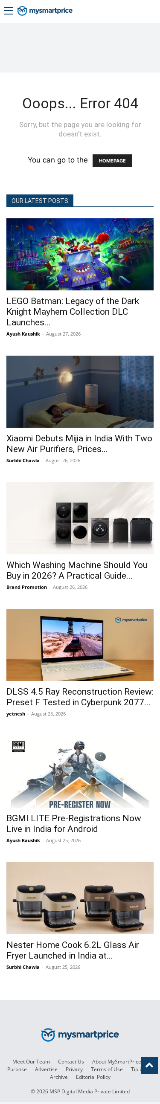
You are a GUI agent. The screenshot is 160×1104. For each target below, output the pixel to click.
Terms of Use (107, 1069)
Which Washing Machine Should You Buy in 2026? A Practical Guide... (77, 570)
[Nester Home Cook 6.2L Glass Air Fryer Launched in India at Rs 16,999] (80, 898)
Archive (59, 1077)
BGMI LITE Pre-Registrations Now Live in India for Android (73, 823)
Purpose (17, 1069)
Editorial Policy (93, 1077)
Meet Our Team (31, 1061)
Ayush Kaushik (23, 333)
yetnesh (15, 713)
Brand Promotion (26, 587)
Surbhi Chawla (23, 460)
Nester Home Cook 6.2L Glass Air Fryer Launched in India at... (72, 950)
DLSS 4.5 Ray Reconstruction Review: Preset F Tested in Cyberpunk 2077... (80, 697)
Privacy (74, 1069)
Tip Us (138, 1069)
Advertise (46, 1069)
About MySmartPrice (116, 1061)
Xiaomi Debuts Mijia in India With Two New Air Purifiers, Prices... (79, 443)
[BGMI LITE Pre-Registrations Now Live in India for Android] (80, 772)
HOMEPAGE (112, 161)
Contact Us (71, 1061)
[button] (8, 11)
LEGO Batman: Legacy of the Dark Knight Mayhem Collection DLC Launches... (72, 311)
